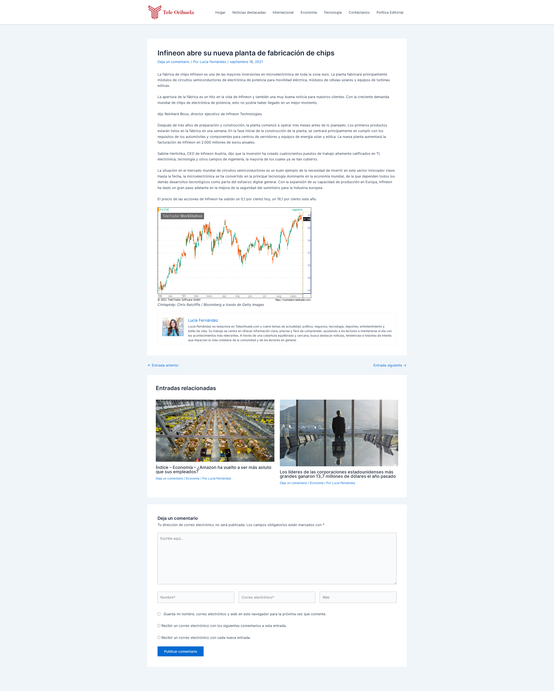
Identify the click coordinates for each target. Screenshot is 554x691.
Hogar (220, 12)
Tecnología (333, 12)
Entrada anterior (163, 365)
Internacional (283, 12)
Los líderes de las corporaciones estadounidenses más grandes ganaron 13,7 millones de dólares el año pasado (338, 474)
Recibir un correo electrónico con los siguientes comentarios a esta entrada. (224, 625)
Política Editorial (390, 12)
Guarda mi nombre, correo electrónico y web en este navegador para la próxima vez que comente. (245, 614)
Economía (309, 12)
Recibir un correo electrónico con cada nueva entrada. (206, 637)
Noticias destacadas (249, 12)
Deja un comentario (174, 62)
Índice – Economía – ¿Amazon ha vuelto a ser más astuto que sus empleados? (213, 469)
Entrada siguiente (390, 365)
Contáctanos (359, 12)
